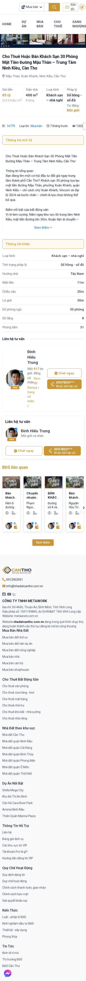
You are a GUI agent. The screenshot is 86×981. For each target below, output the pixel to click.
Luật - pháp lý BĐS (14, 917)
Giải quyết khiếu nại (14, 900)
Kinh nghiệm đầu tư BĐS (18, 923)
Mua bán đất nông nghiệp (18, 650)
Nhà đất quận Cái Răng (17, 747)
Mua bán (36, 126)
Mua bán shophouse (15, 669)
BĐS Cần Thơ (11, 966)
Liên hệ (6, 832)
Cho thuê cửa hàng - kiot (18, 692)
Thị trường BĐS (12, 959)
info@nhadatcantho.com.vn (24, 586)
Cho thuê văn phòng (15, 686)
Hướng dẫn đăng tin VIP (17, 858)
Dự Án (24, 24)
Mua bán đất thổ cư (15, 637)
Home (6, 24)
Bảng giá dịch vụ (13, 839)
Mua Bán (40, 24)
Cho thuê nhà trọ (13, 705)
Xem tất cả (37, 383)
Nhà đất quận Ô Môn (15, 767)
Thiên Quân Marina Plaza (18, 816)
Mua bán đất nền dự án (17, 643)
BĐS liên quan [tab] (15, 467)
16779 (10, 126)
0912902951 (14, 579)
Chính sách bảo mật (15, 894)
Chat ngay (66, 373)
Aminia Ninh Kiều (13, 809)
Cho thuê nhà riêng (14, 718)
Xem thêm (42, 227)
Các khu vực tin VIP (14, 845)
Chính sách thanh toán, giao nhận (24, 887)
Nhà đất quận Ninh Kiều (17, 741)
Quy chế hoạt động (14, 881)
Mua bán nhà (10, 656)
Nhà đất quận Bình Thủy (18, 754)
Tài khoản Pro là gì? (15, 851)
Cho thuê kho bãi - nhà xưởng (21, 712)
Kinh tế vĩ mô (10, 953)
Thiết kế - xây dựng (14, 930)
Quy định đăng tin (13, 874)
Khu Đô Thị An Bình (14, 796)
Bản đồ (73, 7)
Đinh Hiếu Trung (32, 357)
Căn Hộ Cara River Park (17, 803)
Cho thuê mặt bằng (15, 699)
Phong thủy (9, 936)
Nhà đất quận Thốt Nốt (17, 773)
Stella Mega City (13, 790)
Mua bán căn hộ (12, 663)
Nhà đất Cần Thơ (13, 734)
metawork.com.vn (26, 616)
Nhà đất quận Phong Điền (18, 760)
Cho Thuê (58, 24)
